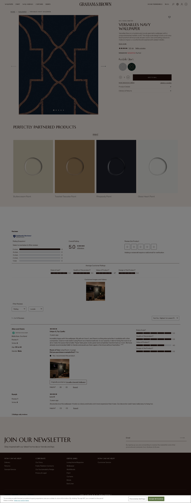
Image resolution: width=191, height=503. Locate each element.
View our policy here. (21, 501)
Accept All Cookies (156, 499)
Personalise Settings (137, 499)
